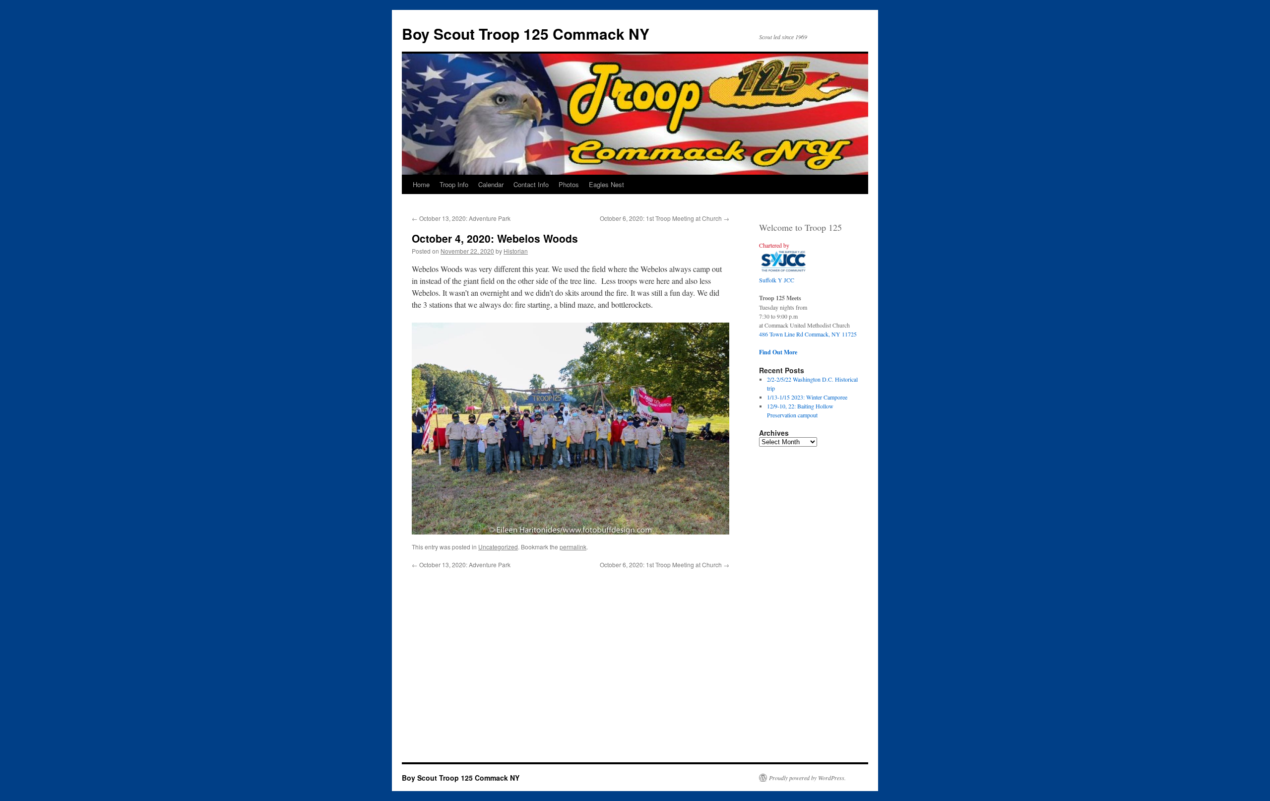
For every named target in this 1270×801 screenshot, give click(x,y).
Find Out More (778, 352)
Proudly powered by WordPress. (807, 778)
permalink (573, 546)
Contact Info (531, 184)
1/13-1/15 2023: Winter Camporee (807, 397)
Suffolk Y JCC (776, 280)
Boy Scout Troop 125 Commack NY (525, 33)
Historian (516, 251)
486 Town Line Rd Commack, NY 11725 (808, 334)
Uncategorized (498, 546)
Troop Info (454, 184)
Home (421, 184)
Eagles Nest (606, 184)
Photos (569, 184)
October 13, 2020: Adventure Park (461, 218)
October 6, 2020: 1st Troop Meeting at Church (664, 218)
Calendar (491, 184)
